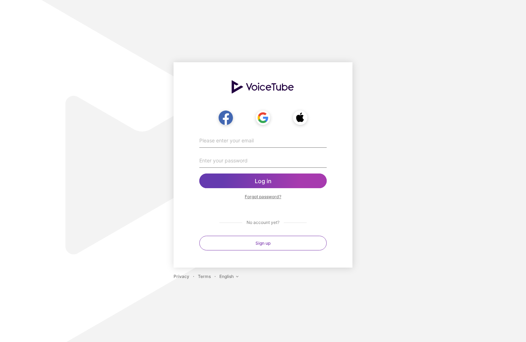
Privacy (181, 276)
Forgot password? (263, 196)
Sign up (263, 243)
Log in (263, 181)
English (226, 276)
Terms (204, 276)
